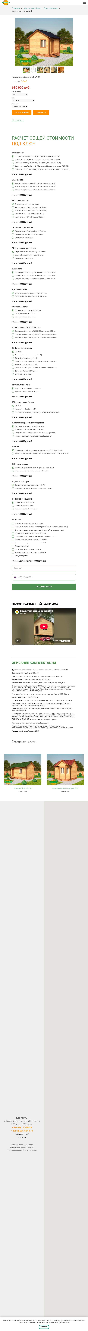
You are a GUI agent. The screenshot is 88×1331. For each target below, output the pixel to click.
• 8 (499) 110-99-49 (22, 1127)
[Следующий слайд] (73, 42)
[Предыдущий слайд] (14, 42)
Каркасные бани (32, 8)
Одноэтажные (51, 8)
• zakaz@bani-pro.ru (22, 1130)
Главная (16, 8)
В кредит (18, 120)
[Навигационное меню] (84, 3)
